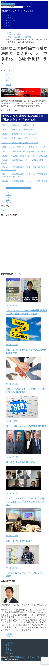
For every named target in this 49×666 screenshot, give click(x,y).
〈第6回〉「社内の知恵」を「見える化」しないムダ (23, 147)
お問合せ (9, 28)
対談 (8, 23)
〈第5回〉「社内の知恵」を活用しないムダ (19, 143)
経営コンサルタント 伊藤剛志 (18, 188)
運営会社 (9, 25)
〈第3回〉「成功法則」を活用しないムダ (18, 134)
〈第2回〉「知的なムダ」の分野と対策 (17, 130)
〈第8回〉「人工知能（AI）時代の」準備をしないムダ (24, 156)
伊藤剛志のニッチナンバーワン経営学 (17, 11)
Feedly (4, 210)
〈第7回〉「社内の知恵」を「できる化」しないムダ (23, 151)
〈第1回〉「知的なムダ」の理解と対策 (17, 125)
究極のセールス (12, 20)
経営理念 (9, 18)
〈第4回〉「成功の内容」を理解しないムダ (19, 138)
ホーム (8, 15)
